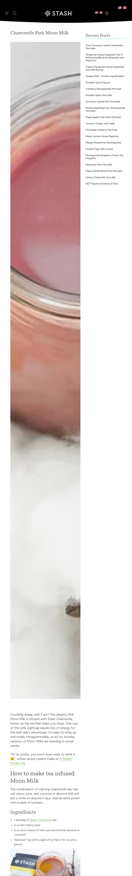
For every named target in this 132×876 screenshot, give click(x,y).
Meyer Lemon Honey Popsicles (102, 136)
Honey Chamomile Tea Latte (101, 177)
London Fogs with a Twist (99, 149)
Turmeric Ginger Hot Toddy (100, 123)
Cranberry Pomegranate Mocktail (103, 88)
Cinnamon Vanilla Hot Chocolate (103, 101)
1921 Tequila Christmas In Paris (102, 183)
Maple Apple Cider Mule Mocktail (103, 117)
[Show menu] (6, 13)
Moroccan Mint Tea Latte (99, 164)
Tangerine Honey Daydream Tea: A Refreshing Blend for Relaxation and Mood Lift (105, 57)
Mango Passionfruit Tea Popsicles (103, 142)
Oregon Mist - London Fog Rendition (105, 76)
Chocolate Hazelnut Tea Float (101, 129)
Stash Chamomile (41, 820)
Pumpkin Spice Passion (98, 82)
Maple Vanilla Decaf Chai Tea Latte (104, 171)
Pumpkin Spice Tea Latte (99, 95)
